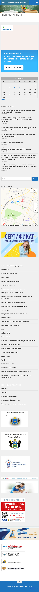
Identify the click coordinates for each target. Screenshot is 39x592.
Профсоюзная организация (10, 281)
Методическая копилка (9, 273)
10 (4, 89)
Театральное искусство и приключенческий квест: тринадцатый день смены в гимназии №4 (18, 128)
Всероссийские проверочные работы (13, 302)
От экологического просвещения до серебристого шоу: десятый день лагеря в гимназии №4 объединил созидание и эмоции (18, 157)
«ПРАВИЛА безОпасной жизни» (13, 142)
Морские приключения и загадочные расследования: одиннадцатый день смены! (16, 149)
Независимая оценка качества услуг (13, 289)
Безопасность (6, 337)
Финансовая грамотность (9, 352)
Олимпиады (5, 310)
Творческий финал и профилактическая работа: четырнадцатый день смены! (18, 111)
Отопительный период (8, 367)
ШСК (2, 329)
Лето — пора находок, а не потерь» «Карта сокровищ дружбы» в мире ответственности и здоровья (16, 119)
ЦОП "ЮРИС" (29, 586)
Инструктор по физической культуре (13, 404)
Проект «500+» (6, 318)
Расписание (5, 270)
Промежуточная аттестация (10, 344)
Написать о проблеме (13, 67)
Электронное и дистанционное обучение (15, 321)
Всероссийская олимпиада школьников (14, 306)
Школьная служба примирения (11, 348)
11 (9, 89)
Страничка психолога (8, 285)
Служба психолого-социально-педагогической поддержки (16, 297)
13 (19, 89)
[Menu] (36, 2)
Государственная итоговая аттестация (14, 314)
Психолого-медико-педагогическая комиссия (16, 371)
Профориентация (7, 360)
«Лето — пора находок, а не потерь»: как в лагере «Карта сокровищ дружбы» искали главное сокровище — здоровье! (19, 166)
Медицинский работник (9, 396)
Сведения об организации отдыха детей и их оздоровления (16, 376)
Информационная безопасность (12, 293)
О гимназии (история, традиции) (12, 266)
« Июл (3, 99)
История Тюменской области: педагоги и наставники (18, 341)
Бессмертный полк (7, 364)
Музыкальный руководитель (10, 400)
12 (14, 89)
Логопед (4, 392)
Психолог (4, 388)
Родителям (5, 277)
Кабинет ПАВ (5, 333)
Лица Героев (5, 356)
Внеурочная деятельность (10, 325)
